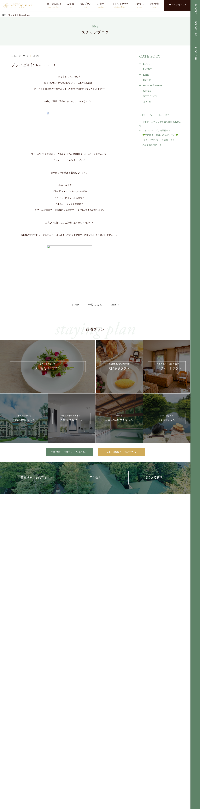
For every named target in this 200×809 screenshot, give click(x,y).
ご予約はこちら (179, 5)
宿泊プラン (85, 5)
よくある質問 (154, 477)
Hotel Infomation (153, 85)
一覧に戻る (95, 304)
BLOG (36, 56)
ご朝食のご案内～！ (152, 145)
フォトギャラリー (119, 5)
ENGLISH (195, 53)
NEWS (147, 91)
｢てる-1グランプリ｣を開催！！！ (158, 140)
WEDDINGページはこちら (121, 452)
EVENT (147, 69)
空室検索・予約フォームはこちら (69, 452)
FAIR (146, 74)
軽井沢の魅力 (54, 5)
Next (114, 304)
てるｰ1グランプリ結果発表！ (156, 130)
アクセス (139, 5)
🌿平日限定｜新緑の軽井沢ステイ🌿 (160, 135)
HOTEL (195, 9)
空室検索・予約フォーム (37, 477)
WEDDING (195, 28)
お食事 (100, 5)
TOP (4, 15)
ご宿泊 (70, 5)
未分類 (147, 102)
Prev (77, 304)
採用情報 (154, 5)
